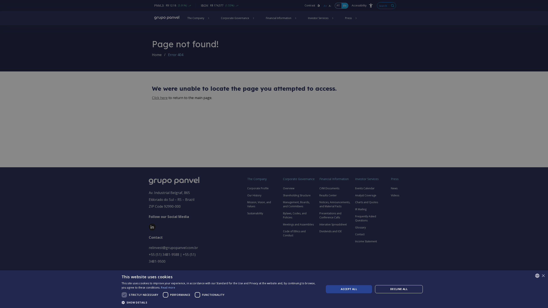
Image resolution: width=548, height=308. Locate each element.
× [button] (543, 275)
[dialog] (274, 289)
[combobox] (537, 276)
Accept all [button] (349, 289)
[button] (220, 302)
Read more (168, 287)
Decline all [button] (399, 289)
